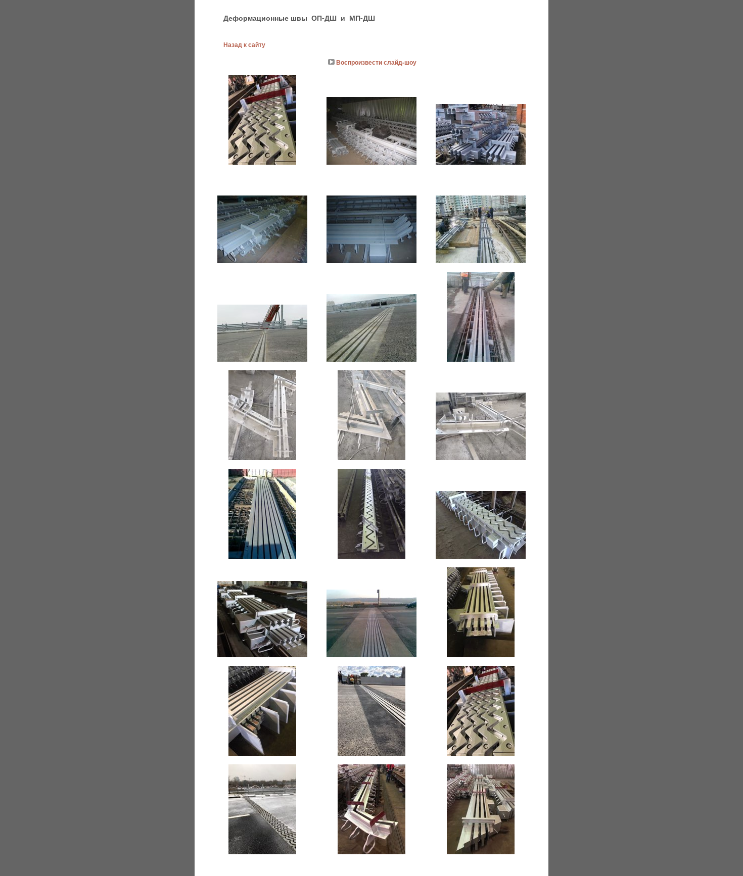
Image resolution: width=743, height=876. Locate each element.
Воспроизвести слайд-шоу (376, 62)
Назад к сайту (244, 44)
